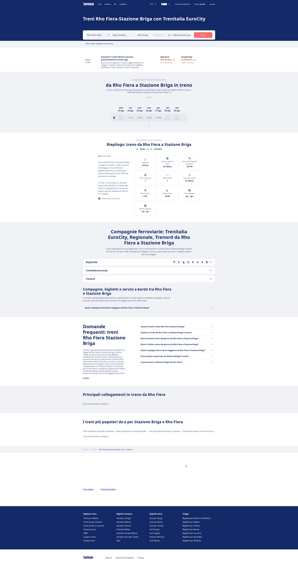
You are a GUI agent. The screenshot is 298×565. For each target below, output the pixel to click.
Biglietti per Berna (191, 529)
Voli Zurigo (154, 529)
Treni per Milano (90, 518)
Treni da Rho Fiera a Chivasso (95, 404)
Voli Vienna (155, 540)
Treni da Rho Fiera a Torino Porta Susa (199, 431)
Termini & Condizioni (125, 558)
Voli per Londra (157, 525)
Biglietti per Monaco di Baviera (197, 518)
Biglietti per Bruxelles (192, 537)
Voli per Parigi (156, 518)
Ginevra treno (89, 529)
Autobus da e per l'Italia (127, 537)
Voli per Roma (156, 522)
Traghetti (122, 4)
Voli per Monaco (157, 537)
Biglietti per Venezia (192, 540)
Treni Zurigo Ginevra (92, 522)
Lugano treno (89, 537)
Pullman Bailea (123, 529)
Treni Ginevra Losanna (93, 525)
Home (85, 449)
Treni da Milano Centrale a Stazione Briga (101, 431)
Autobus (107, 4)
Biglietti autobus (124, 514)
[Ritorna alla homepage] (90, 4)
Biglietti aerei (156, 514)
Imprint (108, 558)
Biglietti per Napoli (191, 522)
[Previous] (113, 109)
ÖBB (85, 533)
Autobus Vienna (124, 525)
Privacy (141, 558)
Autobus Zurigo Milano (127, 533)
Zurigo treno (89, 540)
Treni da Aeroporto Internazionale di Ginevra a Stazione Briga (143, 431)
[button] (143, 35)
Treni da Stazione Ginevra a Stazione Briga (167, 431)
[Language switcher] (165, 4)
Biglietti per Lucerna (192, 533)
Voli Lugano (155, 533)
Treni (100, 4)
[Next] (184, 109)
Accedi (212, 4)
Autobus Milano (124, 522)
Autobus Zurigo (124, 518)
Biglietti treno (90, 514)
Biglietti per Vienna (191, 525)
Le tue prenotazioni (182, 4)
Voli (115, 4)
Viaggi (185, 514)
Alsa (118, 540)
